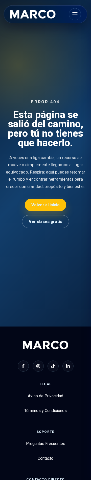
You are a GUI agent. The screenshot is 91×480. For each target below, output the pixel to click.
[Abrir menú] (75, 14)
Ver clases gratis (45, 221)
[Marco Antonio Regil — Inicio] (32, 14)
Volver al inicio (45, 204)
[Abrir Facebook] (23, 366)
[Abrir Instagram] (38, 366)
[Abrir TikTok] (53, 366)
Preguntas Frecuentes (45, 443)
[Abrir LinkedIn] (68, 366)
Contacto (45, 458)
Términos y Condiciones (45, 410)
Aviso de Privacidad (45, 395)
